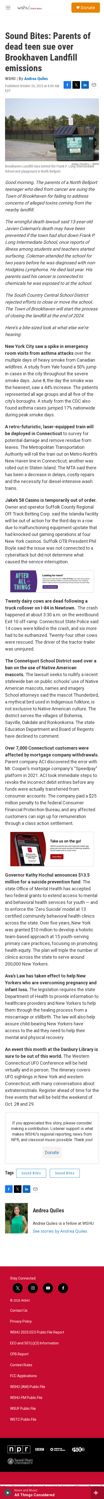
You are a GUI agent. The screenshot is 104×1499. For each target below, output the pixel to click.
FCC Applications (23, 1376)
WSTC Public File (23, 1419)
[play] (8, 1492)
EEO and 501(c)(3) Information (34, 1343)
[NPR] (19, 1449)
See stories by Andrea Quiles (60, 1231)
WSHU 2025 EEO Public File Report (37, 1332)
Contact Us (19, 1310)
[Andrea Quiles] (16, 1218)
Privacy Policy (21, 1321)
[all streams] (97, 1492)
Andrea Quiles (36, 78)
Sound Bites (31, 1173)
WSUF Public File (23, 1409)
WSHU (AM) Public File (27, 1387)
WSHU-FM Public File (26, 1398)
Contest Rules (21, 1365)
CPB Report (19, 1354)
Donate (88, 7)
